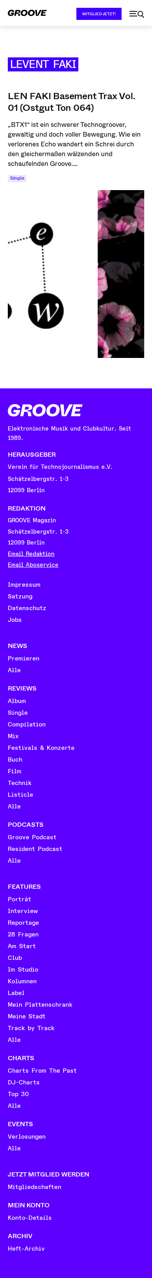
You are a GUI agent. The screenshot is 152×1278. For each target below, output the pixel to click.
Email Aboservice (33, 565)
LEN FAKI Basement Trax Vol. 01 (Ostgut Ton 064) (72, 101)
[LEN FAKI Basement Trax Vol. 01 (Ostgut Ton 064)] (76, 274)
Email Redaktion (31, 554)
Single (17, 178)
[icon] (136, 14)
